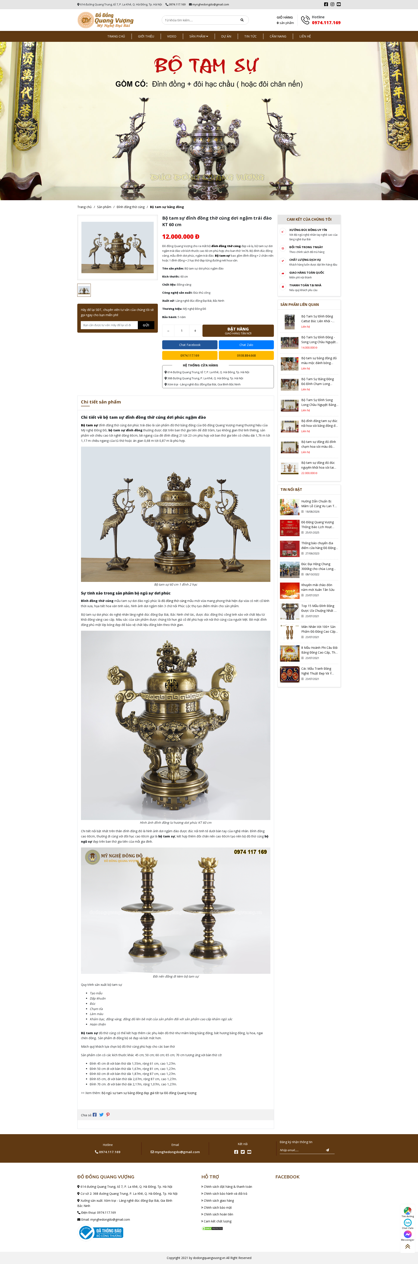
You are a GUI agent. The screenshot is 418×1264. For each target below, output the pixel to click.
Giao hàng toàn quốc (306, 272)
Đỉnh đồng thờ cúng (131, 207)
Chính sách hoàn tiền (218, 1214)
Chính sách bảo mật (217, 1207)
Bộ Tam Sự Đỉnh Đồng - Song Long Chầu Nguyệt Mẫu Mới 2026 (318, 342)
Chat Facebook (190, 345)
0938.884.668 (246, 355)
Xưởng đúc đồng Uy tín (308, 230)
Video (171, 36)
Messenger (407, 1239)
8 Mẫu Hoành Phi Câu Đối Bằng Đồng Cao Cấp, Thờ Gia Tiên (319, 652)
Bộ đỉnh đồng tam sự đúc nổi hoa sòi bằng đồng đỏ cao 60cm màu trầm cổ (319, 425)
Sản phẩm (197, 36)
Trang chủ (116, 36)
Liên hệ (305, 36)
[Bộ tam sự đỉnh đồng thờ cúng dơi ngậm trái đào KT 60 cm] (105, 20)
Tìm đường (407, 1216)
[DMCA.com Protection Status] (212, 1228)
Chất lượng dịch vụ (305, 260)
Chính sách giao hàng (218, 1200)
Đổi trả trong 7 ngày (306, 247)
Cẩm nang (278, 36)
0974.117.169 (177, 4)
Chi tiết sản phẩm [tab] (101, 402)
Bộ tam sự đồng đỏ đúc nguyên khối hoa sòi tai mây (318, 467)
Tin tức (250, 36)
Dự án (226, 36)
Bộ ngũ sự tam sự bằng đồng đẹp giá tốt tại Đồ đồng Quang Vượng (148, 1093)
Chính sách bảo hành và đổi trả (225, 1193)
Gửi (146, 325)
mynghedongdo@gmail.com (210, 4)
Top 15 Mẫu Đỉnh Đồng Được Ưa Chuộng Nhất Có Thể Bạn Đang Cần (319, 610)
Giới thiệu (146, 36)
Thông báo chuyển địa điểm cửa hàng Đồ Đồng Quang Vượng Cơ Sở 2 (318, 548)
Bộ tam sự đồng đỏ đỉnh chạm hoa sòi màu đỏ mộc (318, 446)
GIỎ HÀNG (285, 20)
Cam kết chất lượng (217, 1221)
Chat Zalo (246, 345)
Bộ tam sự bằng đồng (167, 207)
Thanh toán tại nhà (305, 285)
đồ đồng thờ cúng (173, 601)
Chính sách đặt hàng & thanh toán (227, 1186)
